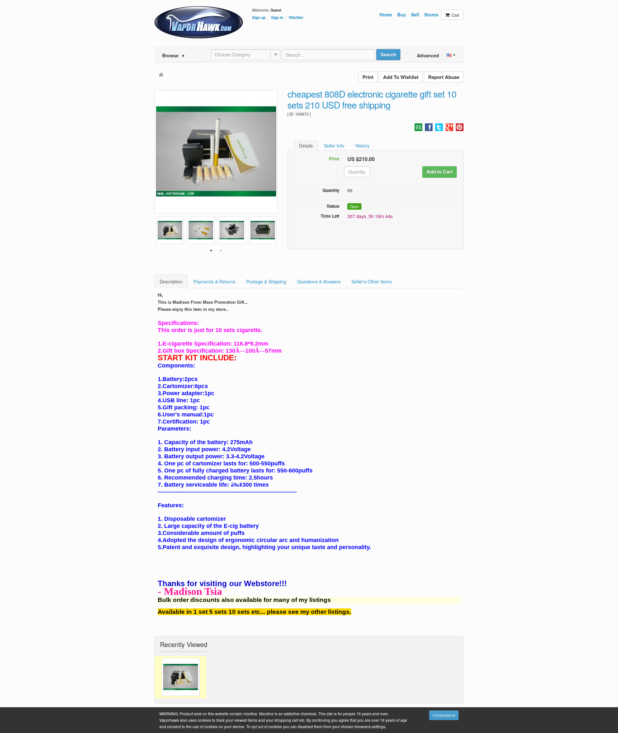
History (362, 145)
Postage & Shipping (266, 281)
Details (306, 145)
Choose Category (232, 54)
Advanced (428, 55)
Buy (401, 14)
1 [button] (211, 250)
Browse (173, 55)
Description (171, 281)
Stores (431, 14)
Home (385, 14)
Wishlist (296, 17)
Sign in (277, 17)
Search (388, 54)
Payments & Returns (214, 281)
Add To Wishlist (400, 77)
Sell (415, 14)
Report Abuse (443, 77)
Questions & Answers (319, 281)
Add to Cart (439, 171)
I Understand (444, 715)
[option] (216, 151)
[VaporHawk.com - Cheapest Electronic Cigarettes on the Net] (198, 22)
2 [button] (221, 250)
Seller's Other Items (371, 281)
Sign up (259, 17)
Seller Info (334, 145)
